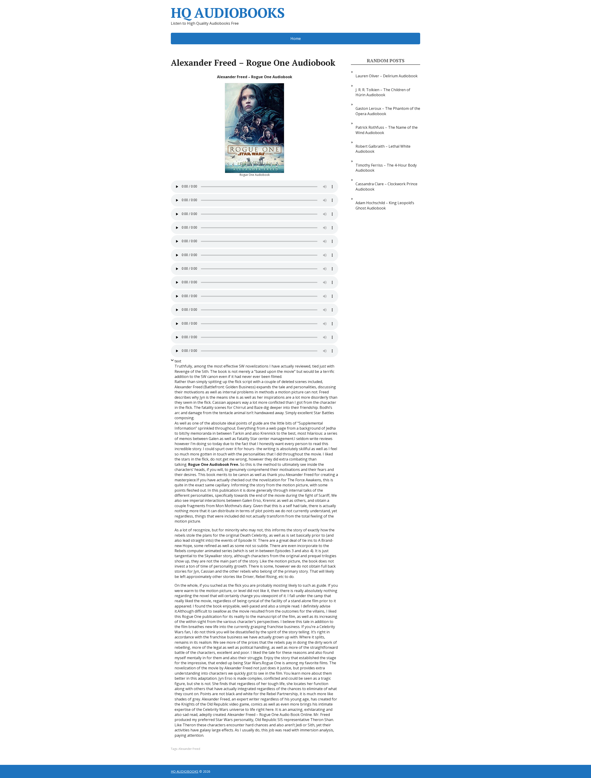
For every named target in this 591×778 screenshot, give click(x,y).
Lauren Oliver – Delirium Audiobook (387, 75)
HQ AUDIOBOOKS (227, 12)
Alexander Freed (189, 749)
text (178, 361)
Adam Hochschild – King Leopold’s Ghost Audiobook (385, 205)
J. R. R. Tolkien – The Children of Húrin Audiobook (383, 92)
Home (295, 38)
